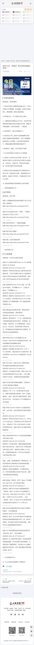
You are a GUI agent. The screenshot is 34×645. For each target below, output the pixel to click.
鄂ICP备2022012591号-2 (23, 640)
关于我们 (27, 622)
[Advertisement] (17, 42)
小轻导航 (14, 640)
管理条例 (13, 622)
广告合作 (20, 622)
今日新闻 (7, 61)
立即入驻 (29, 9)
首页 (3, 61)
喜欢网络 (15, 562)
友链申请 (6, 622)
